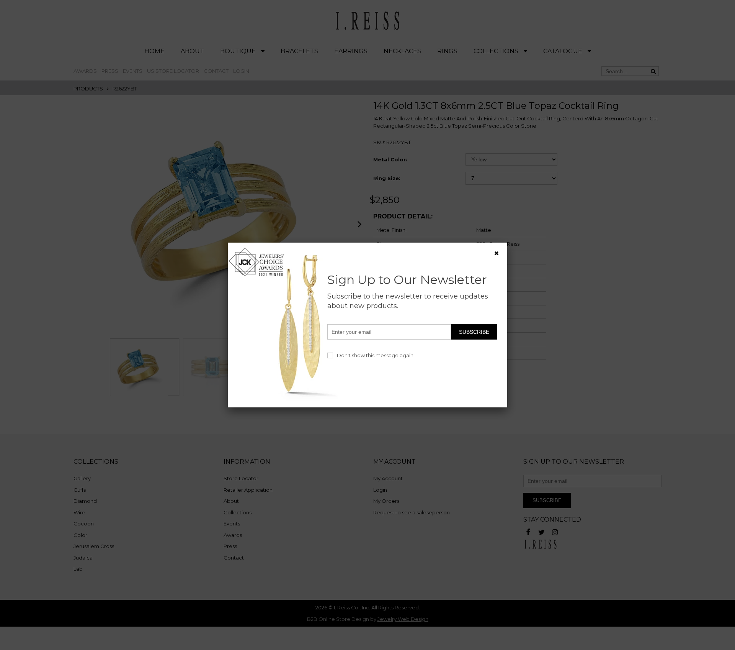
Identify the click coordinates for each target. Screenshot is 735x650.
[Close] (496, 253)
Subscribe (474, 332)
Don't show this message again (375, 355)
